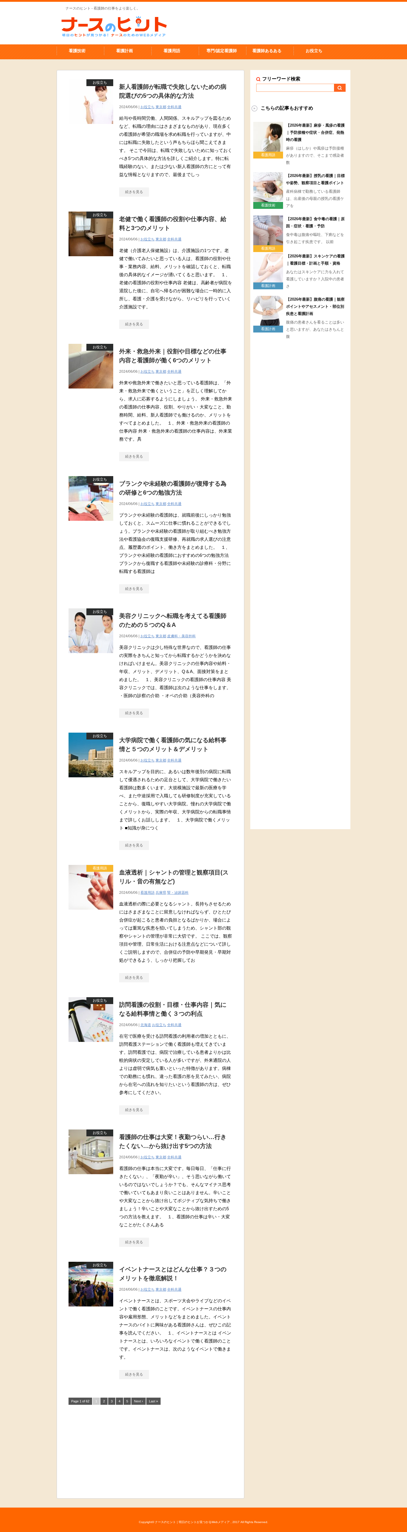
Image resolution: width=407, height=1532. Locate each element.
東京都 (161, 107)
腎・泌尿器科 (178, 893)
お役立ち (314, 50)
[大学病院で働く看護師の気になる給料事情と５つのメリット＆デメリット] (91, 780)
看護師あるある (267, 50)
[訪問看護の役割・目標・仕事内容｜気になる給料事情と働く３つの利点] (91, 1045)
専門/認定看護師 (221, 50)
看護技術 (77, 50)
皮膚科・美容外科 (181, 636)
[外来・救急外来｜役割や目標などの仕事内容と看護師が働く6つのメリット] (91, 391)
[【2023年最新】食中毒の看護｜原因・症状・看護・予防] (268, 242)
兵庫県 (161, 893)
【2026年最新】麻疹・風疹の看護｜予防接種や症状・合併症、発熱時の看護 (315, 132)
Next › (138, 1401)
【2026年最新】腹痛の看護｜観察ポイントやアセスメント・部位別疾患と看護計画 (315, 306)
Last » (153, 1401)
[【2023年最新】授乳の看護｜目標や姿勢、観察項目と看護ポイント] (268, 199)
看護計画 (124, 50)
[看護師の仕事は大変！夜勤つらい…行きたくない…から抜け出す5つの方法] (91, 1177)
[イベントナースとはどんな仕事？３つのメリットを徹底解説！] (91, 1309)
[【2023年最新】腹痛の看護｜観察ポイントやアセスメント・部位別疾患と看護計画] (268, 323)
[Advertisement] (150, 1450)
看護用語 (172, 50)
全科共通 (174, 107)
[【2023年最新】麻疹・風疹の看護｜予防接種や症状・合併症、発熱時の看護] (268, 149)
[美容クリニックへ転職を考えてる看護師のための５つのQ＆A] (91, 656)
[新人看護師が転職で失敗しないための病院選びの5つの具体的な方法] (91, 127)
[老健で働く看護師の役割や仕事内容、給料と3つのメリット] (91, 259)
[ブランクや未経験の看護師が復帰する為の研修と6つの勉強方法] (91, 523)
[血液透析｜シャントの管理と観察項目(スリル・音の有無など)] (91, 912)
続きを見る (134, 192)
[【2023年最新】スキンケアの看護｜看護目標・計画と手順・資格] (268, 280)
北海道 (145, 1025)
